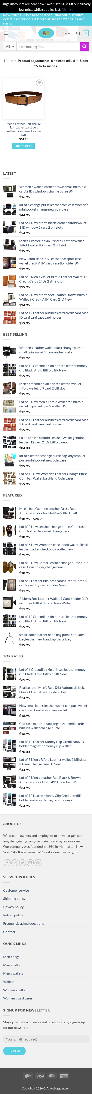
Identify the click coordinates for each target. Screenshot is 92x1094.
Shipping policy (14, 898)
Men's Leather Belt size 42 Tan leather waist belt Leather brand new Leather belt (23, 129)
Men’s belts (11, 965)
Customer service (16, 890)
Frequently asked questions (23, 923)
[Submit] (84, 46)
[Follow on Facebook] (7, 862)
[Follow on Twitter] (22, 862)
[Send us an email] (30, 862)
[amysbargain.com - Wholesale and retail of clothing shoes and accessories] (46, 33)
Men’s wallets (13, 973)
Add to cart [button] (23, 146)
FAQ (77, 33)
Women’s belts (14, 990)
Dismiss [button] (67, 9)
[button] (5, 33)
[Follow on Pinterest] (38, 862)
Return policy (13, 915)
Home (8, 60)
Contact (66, 33)
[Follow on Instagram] (14, 862)
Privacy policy (13, 907)
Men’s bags (11, 957)
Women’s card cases (18, 998)
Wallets (8, 981)
